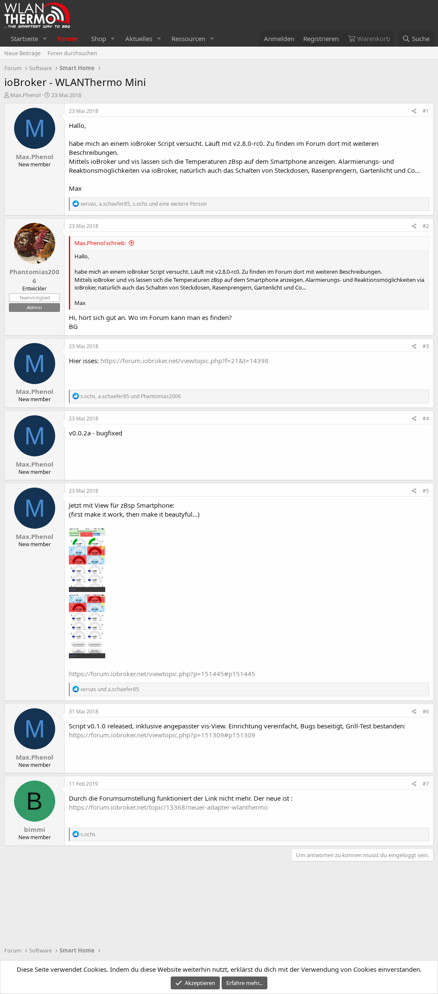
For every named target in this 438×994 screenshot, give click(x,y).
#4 (426, 418)
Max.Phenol (25, 95)
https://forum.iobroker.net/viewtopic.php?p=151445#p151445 (162, 673)
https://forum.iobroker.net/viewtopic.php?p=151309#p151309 (162, 735)
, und (130, 396)
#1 (426, 111)
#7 (426, 783)
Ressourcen (188, 38)
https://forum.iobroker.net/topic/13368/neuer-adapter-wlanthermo (168, 807)
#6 (426, 711)
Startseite (24, 38)
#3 (426, 346)
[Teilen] (414, 111)
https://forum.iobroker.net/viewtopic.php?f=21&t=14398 (185, 360)
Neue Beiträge (22, 53)
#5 (426, 490)
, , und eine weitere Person (143, 203)
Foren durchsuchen (72, 53)
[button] (45, 39)
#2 (426, 226)
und (109, 689)
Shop (98, 38)
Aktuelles (138, 38)
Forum (67, 38)
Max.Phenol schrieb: (100, 243)
